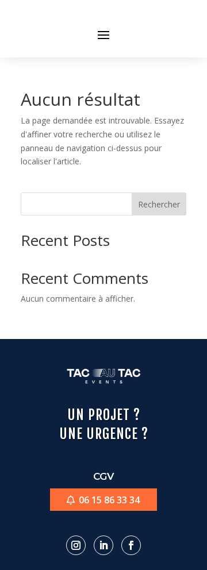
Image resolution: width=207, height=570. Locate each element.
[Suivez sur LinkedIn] (103, 545)
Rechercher (159, 204)
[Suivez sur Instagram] (76, 545)
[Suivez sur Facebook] (131, 545)
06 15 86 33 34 (109, 500)
